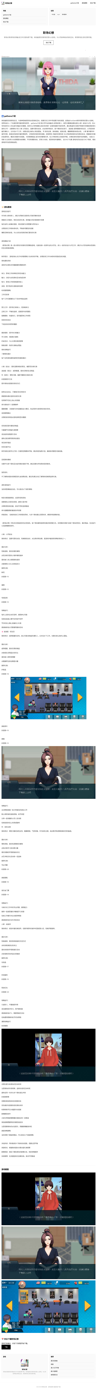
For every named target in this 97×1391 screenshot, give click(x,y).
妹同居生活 (54, 1375)
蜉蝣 (52, 1364)
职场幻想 (8, 3)
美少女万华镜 (55, 1368)
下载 (6, 1347)
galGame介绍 (74, 3)
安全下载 (92, 3)
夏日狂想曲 (54, 1361)
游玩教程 (84, 3)
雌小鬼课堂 (54, 1371)
